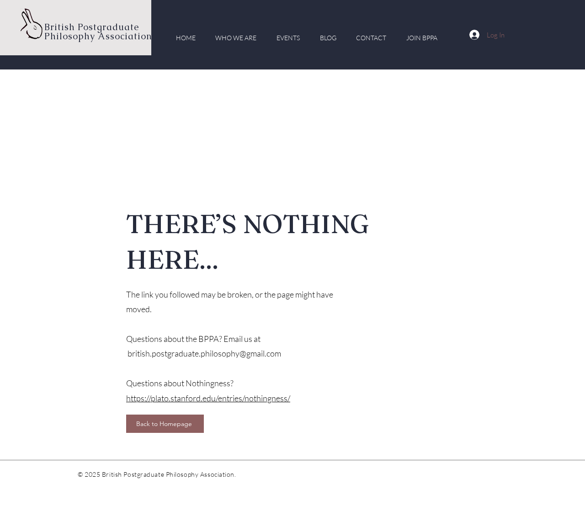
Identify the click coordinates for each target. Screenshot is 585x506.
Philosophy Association (98, 36)
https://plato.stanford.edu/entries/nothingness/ (208, 398)
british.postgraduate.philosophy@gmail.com (204, 353)
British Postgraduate (93, 27)
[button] (236, 38)
